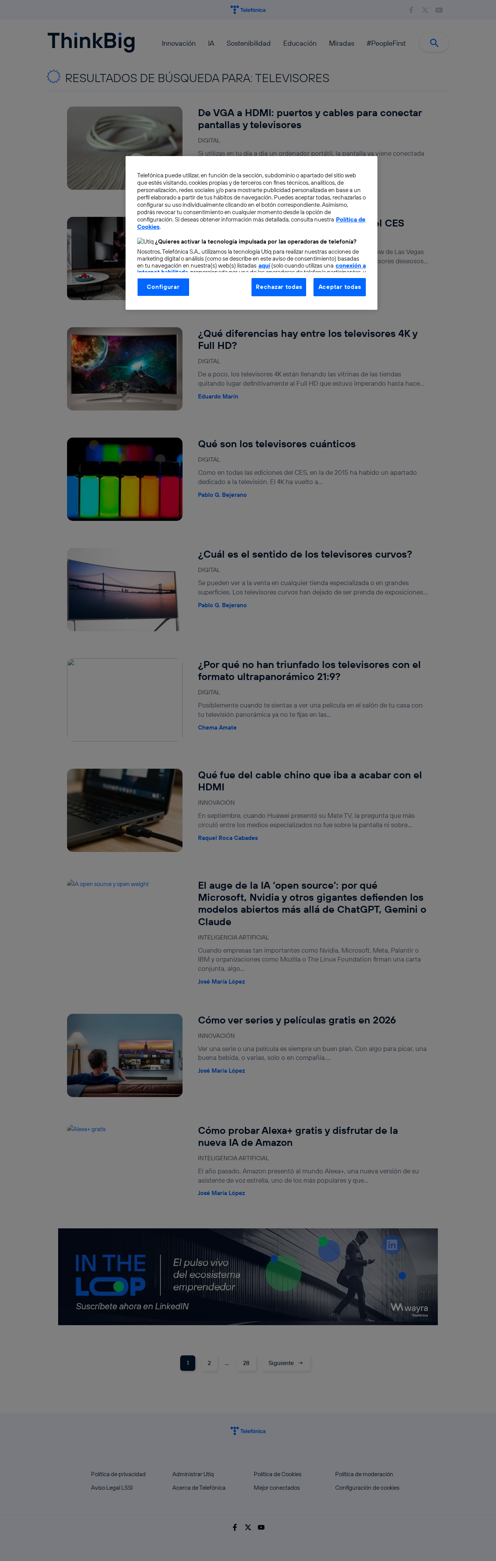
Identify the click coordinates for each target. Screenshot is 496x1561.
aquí (264, 265)
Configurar (163, 286)
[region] (251, 232)
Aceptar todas (340, 286)
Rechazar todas (279, 286)
